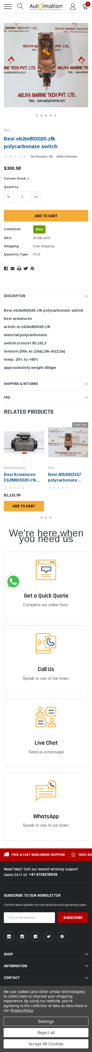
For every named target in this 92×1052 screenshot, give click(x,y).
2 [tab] (41, 115)
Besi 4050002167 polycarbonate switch (64, 480)
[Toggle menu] (8, 6)
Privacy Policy (21, 1010)
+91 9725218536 (43, 874)
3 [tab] (46, 115)
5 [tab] (55, 115)
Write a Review (66, 156)
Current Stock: (16, 178)
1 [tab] (37, 115)
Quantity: (11, 187)
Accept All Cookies (46, 1044)
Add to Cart (24, 506)
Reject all (46, 1032)
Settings (46, 1021)
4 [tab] (51, 115)
